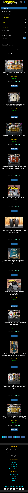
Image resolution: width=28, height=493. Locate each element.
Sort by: (16, 49)
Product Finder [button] (5, 8)
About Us (14, 462)
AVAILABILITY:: (10, 81)
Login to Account (14, 474)
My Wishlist (14, 478)
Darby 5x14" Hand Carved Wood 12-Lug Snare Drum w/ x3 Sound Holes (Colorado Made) (14, 73)
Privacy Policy (14, 466)
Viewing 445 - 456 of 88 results (7, 54)
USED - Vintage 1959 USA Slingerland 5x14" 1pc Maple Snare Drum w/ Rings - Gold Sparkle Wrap (14, 417)
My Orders (14, 476)
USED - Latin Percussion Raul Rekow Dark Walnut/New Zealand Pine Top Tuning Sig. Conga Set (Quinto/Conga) (14, 230)
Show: (3, 49)
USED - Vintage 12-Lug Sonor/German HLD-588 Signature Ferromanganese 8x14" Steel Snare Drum (14, 386)
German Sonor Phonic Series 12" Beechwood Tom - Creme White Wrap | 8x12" (14, 104)
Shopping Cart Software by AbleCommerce (14, 486)
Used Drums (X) (6, 14)
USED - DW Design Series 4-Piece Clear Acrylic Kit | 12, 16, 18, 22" (14, 198)
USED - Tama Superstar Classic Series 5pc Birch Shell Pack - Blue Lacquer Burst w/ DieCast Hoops (14, 354)
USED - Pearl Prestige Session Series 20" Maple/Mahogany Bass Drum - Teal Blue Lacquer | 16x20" (14, 261)
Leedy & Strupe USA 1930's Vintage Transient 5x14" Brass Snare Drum (14, 136)
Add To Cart (14, 85)
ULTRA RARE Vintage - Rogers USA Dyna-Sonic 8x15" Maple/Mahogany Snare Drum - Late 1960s (14, 167)
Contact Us (14, 480)
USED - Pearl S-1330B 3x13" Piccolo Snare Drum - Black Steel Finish (14, 323)
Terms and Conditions (14, 468)
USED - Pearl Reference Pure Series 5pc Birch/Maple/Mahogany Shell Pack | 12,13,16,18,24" (14, 293)
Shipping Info (14, 464)
